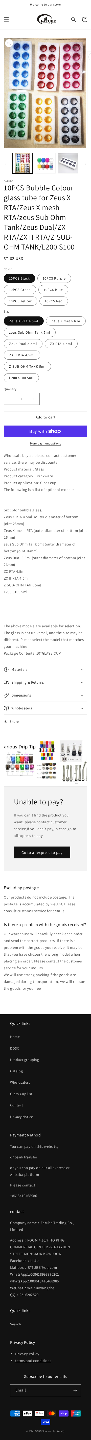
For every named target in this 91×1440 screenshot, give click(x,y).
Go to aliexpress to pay (42, 852)
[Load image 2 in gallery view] (45, 163)
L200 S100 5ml (21, 378)
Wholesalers (20, 1082)
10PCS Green (20, 289)
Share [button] (14, 721)
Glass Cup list (21, 1093)
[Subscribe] (75, 1390)
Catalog (16, 1071)
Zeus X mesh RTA (65, 321)
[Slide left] (5, 164)
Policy (34, 1353)
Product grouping (24, 1059)
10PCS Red (54, 301)
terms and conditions (33, 1360)
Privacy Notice (21, 1116)
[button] (6, 19)
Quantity (10, 389)
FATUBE (38, 1431)
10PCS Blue (53, 289)
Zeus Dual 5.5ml (23, 343)
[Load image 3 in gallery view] (68, 163)
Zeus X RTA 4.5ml (23, 321)
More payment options (45, 443)
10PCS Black (19, 278)
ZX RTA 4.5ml (61, 343)
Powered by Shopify (54, 1431)
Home (15, 1036)
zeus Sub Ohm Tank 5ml (29, 332)
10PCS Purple (54, 278)
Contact (16, 1105)
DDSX (14, 1048)
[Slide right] (85, 164)
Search (15, 1324)
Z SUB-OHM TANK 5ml (27, 366)
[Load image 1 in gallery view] (22, 163)
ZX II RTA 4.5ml (22, 355)
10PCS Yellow (20, 301)
